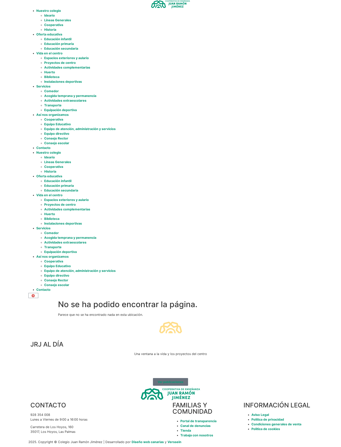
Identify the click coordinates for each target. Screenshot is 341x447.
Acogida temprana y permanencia (70, 96)
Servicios (43, 86)
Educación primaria (59, 44)
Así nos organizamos (52, 115)
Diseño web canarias (148, 442)
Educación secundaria (61, 48)
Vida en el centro (49, 53)
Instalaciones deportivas (63, 82)
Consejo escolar (56, 143)
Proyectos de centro (60, 63)
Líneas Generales (57, 20)
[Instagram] (46, 368)
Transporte (53, 105)
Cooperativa (53, 25)
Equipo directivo (56, 134)
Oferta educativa (49, 34)
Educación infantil (57, 39)
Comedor (51, 91)
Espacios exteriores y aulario (66, 58)
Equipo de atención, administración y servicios (80, 129)
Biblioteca (51, 77)
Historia (50, 30)
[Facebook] (35, 368)
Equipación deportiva (60, 110)
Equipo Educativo (57, 124)
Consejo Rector (56, 138)
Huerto (49, 72)
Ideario (49, 15)
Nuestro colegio (48, 11)
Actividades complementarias (67, 67)
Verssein (174, 442)
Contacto (43, 148)
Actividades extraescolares (65, 100)
